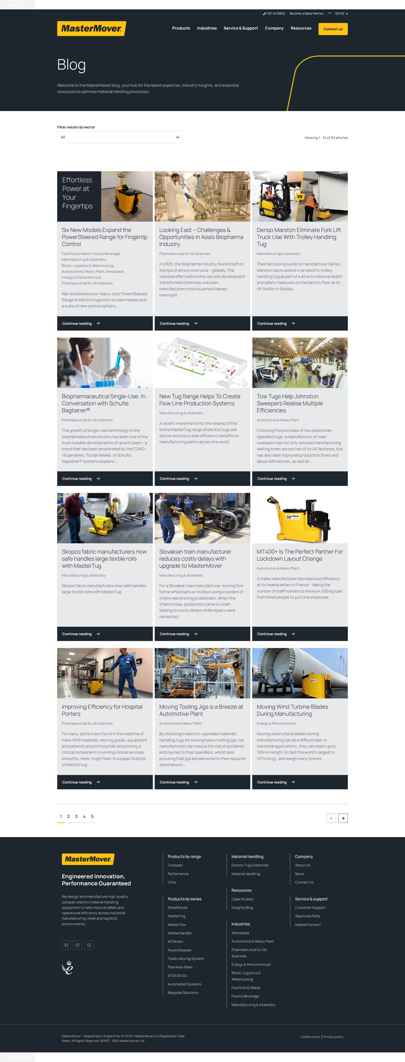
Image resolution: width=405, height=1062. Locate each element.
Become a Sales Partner (307, 13)
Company (274, 28)
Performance (178, 873)
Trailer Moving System (186, 958)
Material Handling (246, 873)
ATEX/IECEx (178, 975)
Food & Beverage (106, 253)
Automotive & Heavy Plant (83, 271)
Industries (207, 28)
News (299, 873)
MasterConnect (308, 924)
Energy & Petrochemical (81, 277)
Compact (175, 865)
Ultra (172, 882)
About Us (302, 865)
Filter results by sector (76, 127)
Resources (301, 28)
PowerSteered (179, 950)
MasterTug (176, 915)
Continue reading (77, 323)
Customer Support (310, 907)
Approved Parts (307, 915)
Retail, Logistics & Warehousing (87, 265)
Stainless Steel (180, 967)
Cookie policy (310, 1037)
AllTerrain (175, 941)
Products (181, 28)
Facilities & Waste (76, 253)
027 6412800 (276, 13)
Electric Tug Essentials (250, 865)
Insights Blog (242, 907)
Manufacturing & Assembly (84, 259)
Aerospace (115, 271)
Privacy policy (333, 1037)
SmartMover (178, 907)
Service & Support (241, 28)
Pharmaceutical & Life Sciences (87, 283)
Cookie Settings (17, 4)
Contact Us (304, 882)
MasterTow (177, 924)
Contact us (333, 28)
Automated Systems (184, 984)
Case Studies (242, 899)
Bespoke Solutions (183, 992)
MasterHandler (180, 933)
